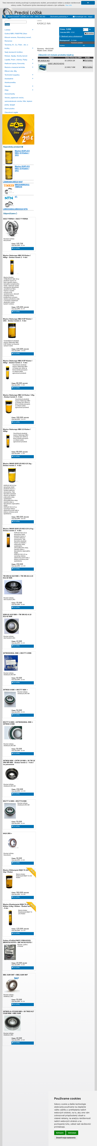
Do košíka (16, 248)
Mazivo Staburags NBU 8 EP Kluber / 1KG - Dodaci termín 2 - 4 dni (17, 320)
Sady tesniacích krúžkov (14, 52)
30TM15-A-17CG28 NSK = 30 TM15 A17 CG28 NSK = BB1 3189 (18, 1012)
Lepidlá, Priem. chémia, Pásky (16, 60)
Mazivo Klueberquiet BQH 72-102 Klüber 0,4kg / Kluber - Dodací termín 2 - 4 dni (18, 906)
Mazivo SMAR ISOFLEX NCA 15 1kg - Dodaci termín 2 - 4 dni (17, 464)
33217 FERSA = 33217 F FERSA (15, 219)
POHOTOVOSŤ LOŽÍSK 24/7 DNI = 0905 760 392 (26, 17)
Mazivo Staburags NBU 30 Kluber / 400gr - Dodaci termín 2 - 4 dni (17, 256)
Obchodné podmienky (58, 17)
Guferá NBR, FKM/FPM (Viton (16, 34)
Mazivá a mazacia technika (15, 67)
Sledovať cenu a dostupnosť (71, 36)
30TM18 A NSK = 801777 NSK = (15, 690)
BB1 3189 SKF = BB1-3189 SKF (15, 975)
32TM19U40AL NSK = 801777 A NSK (17, 653)
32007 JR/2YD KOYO (56, 64)
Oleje (7, 90)
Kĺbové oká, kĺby (11, 71)
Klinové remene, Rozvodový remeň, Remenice (18, 39)
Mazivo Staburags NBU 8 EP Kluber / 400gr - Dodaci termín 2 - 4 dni (17, 362)
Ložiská (7, 30)
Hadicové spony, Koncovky (15, 63)
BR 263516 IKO (44, 61)
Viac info (68, 5)
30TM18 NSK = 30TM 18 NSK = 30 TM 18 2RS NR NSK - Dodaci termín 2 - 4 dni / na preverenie (19, 762)
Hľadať (7, 24)
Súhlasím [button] (60, 1133)
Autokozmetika (10, 82)
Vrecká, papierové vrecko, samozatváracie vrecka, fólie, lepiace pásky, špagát (18, 101)
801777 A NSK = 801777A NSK (15, 801)
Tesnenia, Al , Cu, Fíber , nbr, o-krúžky (16, 46)
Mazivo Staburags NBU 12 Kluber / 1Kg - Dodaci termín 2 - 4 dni (18, 396)
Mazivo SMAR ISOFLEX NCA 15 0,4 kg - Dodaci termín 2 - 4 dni (18, 529)
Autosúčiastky (10, 94)
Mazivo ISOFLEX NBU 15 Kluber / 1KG (22, 153)
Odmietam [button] (72, 1133)
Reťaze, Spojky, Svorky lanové (16, 56)
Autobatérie (9, 79)
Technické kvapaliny (12, 75)
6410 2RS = (7, 833)
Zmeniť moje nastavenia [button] (65, 1138)
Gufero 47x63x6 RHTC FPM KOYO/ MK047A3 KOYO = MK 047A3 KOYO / (17, 941)
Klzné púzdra (9, 108)
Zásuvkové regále (11, 112)
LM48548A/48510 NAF (13, 182)
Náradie (8, 86)
